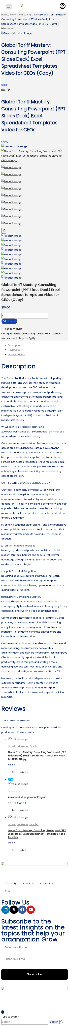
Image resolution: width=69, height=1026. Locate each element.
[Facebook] (22, 909)
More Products (16, 354)
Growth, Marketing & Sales (25, 14)
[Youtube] (30, 909)
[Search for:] (25, 1022)
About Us (28, 883)
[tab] (38, 345)
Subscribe (34, 974)
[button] (9, 6)
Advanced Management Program (27, 797)
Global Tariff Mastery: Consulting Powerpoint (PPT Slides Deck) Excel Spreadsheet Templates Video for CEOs (37, 834)
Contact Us (46, 883)
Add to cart (9, 321)
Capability (10, 883)
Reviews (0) (15, 350)
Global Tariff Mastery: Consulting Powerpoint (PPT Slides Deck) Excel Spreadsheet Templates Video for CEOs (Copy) (37, 755)
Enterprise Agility (26, 338)
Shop (8, 891)
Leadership (14, 791)
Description (14, 345)
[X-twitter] (14, 909)
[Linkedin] (5, 909)
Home (4, 14)
